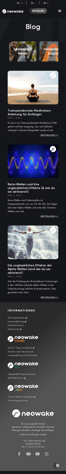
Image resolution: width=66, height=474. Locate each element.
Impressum (16, 426)
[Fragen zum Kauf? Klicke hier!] (57, 465)
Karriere (50, 426)
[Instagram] (46, 454)
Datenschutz (29, 426)
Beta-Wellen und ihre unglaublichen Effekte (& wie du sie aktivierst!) (31, 188)
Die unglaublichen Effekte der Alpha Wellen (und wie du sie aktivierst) (30, 269)
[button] (59, 10)
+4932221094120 (33, 444)
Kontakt (41, 426)
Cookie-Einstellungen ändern (33, 434)
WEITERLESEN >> (49, 135)
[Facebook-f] (19, 454)
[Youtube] (28, 454)
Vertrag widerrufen (21, 430)
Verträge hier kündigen (43, 430)
